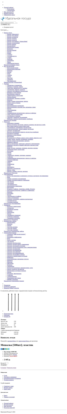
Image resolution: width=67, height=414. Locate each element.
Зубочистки (10, 208)
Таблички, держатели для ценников (17, 117)
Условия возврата (9, 380)
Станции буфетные (12, 159)
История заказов (8, 404)
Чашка (9, 62)
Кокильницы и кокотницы (14, 186)
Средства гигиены (12, 227)
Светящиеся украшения (13, 215)
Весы (8, 238)
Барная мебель (11, 222)
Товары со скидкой (9, 397)
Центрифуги (10, 167)
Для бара (6, 84)
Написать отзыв (11, 367)
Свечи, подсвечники (13, 197)
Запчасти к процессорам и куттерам (17, 256)
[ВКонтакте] (1, 349)
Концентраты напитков (13, 69)
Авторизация (11, 10)
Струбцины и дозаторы (13, 116)
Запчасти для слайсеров (13, 251)
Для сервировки (8, 174)
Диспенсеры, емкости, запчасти (16, 89)
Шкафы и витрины (12, 279)
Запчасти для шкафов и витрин (16, 254)
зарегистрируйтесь (24, 341)
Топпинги (10, 79)
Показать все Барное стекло (11, 65)
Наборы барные (11, 97)
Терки (9, 162)
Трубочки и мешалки (13, 216)
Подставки (10, 104)
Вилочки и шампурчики (14, 206)
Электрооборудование (10, 232)
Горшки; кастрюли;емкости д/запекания (18, 180)
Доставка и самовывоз (10, 377)
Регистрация (10, 9)
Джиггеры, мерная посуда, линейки (17, 88)
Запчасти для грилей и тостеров (16, 246)
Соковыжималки (12, 276)
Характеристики (8, 313)
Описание (7, 315)
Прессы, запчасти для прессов (15, 269)
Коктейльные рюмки (13, 47)
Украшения (7, 205)
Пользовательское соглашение (12, 378)
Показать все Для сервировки (12, 203)
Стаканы (9, 54)
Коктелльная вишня (12, 67)
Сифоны (9, 111)
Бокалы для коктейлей (13, 43)
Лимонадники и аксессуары (15, 95)
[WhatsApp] (7, 349)
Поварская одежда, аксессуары (15, 149)
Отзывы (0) (7, 316)
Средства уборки (12, 228)
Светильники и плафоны (14, 196)
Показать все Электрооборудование (14, 281)
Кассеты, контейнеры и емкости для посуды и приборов (22, 132)
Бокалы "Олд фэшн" (13, 35)
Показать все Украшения (11, 219)
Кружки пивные (11, 50)
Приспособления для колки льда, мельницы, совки (21, 107)
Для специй (10, 183)
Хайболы (9, 59)
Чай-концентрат (11, 81)
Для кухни (7, 121)
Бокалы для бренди (12, 37)
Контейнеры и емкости (13, 94)
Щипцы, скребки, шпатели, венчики (17, 171)
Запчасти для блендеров (14, 243)
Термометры (10, 164)
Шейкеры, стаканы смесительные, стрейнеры (20, 119)
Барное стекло (8, 32)
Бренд (5, 395)
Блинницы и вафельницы (14, 237)
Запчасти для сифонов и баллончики (17, 91)
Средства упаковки (12, 230)
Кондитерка (10, 136)
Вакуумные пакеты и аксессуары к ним (18, 126)
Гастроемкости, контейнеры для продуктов (19, 127)
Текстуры (10, 78)
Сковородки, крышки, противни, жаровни (19, 155)
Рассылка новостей (9, 407)
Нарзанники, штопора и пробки (16, 98)
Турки (9, 165)
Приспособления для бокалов (15, 105)
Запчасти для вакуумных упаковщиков (18, 244)
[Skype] (8, 349)
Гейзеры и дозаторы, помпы (15, 86)
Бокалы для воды (12, 40)
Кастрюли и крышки (13, 133)
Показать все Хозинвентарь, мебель (14, 231)
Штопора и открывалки (13, 168)
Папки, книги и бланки (13, 103)
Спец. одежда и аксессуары (14, 114)
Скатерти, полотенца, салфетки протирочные (20, 199)
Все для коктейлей (9, 66)
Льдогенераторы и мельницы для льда (18, 259)
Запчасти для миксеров (13, 130)
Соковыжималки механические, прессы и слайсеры (21, 113)
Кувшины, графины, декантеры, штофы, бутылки (21, 189)
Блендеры (10, 235)
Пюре (8, 73)
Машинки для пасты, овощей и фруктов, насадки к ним (22, 145)
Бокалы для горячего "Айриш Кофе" (17, 41)
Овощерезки (10, 266)
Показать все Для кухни (10, 173)
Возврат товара (8, 387)
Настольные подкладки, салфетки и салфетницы (20, 190)
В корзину (3, 364)
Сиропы (9, 75)
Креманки (10, 48)
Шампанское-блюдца (13, 63)
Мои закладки (8, 406)
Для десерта (10, 181)
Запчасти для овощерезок (14, 250)
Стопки (9, 57)
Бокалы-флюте (11, 46)
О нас (5, 375)
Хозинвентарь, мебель (10, 221)
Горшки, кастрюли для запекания (16, 178)
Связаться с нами (8, 386)
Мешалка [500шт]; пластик (11, 288)
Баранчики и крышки (13, 123)
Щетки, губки (11, 170)
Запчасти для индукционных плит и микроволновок (22, 247)
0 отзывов (3, 367)
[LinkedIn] (5, 349)
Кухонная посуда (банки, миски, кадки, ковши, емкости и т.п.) (24, 138)
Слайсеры (10, 157)
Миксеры (9, 262)
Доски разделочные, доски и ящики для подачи (20, 129)
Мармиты (10, 260)
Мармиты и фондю (12, 142)
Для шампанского (12, 184)
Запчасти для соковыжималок (15, 253)
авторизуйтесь (12, 341)
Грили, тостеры (11, 240)
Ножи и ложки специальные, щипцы (17, 101)
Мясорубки (10, 263)
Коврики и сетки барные (14, 92)
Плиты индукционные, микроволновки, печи (20, 267)
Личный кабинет (8, 403)
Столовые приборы (12, 202)
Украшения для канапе (13, 218)
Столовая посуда (12, 56)
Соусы (9, 76)
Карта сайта (7, 389)
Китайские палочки (12, 209)
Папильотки (10, 212)
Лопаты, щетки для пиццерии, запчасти (18, 140)
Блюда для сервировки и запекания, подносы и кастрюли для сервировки (27, 176)
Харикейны (10, 60)
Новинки (9, 70)
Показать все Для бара (10, 120)
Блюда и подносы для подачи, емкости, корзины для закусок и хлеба (26, 124)
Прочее (9, 51)
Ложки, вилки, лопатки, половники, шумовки (20, 139)
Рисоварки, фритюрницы (14, 273)
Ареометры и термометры (14, 85)
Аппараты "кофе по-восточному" (16, 234)
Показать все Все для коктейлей (13, 82)
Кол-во (2, 363)
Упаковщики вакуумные (14, 278)
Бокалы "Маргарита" (13, 34)
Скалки (9, 154)
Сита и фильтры (11, 110)
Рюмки (9, 53)
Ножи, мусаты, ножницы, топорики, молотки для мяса (22, 148)
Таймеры (9, 161)
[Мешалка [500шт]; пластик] (13, 311)
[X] (3, 349)
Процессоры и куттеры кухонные (16, 270)
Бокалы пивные (11, 44)
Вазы (8, 177)
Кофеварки (10, 257)
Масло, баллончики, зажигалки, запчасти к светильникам (23, 143)
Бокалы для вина (12, 38)
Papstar (15, 354)
